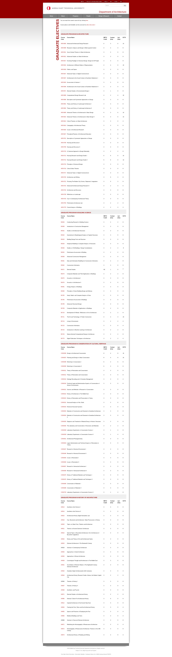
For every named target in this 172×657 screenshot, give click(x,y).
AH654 (62, 607)
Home (51, 16)
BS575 (62, 278)
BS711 (62, 317)
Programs (75, 16)
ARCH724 (63, 190)
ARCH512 (63, 56)
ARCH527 (63, 73)
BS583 (62, 291)
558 (63, 430)
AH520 (62, 524)
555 (63, 421)
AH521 (62, 528)
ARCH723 (63, 185)
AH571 (62, 594)
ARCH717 (63, 173)
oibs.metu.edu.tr (91, 24)
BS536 (62, 248)
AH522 (62, 533)
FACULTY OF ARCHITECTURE (94, 1)
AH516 (62, 515)
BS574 (62, 274)
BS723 (62, 330)
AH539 (62, 560)
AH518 (62, 520)
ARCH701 (63, 138)
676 (63, 479)
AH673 (62, 635)
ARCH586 (63, 99)
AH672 (62, 628)
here (87, 20)
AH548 (62, 590)
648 (63, 453)
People (88, 16)
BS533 (62, 239)
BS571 (62, 269)
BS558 (62, 256)
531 (63, 402)
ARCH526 (63, 69)
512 (63, 374)
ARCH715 (63, 164)
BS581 (62, 286)
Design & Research (104, 16)
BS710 (62, 312)
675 (63, 475)
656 (63, 462)
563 (63, 443)
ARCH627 (63, 134)
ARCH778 (63, 207)
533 (63, 406)
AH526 (62, 539)
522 (63, 394)
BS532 (62, 235)
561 (63, 438)
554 (63, 415)
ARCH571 (63, 91)
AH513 (62, 507)
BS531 (62, 230)
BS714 (62, 321)
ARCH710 (63, 151)
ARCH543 (63, 82)
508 (63, 362)
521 (63, 389)
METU (82, 1)
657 (63, 466)
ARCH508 (63, 48)
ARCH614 (63, 125)
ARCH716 (63, 168)
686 (63, 488)
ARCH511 (63, 52)
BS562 (62, 265)
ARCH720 (63, 177)
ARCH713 (63, 155)
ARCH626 (63, 129)
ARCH (106, 1)
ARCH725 (63, 198)
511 (63, 370)
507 (63, 357)
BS (111, 1)
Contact (119, 16)
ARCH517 (63, 60)
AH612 (62, 603)
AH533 (62, 543)
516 (63, 379)
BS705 (62, 295)
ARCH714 (63, 160)
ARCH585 (63, 95)
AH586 (62, 598)
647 (63, 449)
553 (63, 411)
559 (63, 434)
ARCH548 (63, 86)
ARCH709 (63, 147)
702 (63, 492)
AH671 (62, 624)
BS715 (62, 325)
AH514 (62, 511)
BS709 (62, 308)
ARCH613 (63, 121)
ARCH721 (63, 181)
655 (63, 457)
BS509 (62, 226)
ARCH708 (63, 142)
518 (63, 383)
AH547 (62, 585)
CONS (115, 1)
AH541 (62, 565)
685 (63, 483)
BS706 (62, 299)
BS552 (62, 252)
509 (63, 366)
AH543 (62, 571)
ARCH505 (63, 43)
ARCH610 (63, 117)
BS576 (62, 282)
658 (63, 470)
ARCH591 (63, 104)
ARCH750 (63, 203)
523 (63, 398)
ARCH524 (63, 65)
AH (121, 1)
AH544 (62, 575)
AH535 (62, 552)
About (63, 16)
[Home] (65, 8)
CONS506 (63, 353)
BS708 (62, 304)
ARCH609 (63, 112)
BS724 (62, 334)
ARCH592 (63, 108)
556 (63, 425)
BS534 (62, 243)
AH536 (62, 556)
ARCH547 (63, 78)
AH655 (62, 611)
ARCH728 (63, 194)
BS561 (62, 261)
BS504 (62, 222)
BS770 (62, 338)
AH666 (62, 616)
